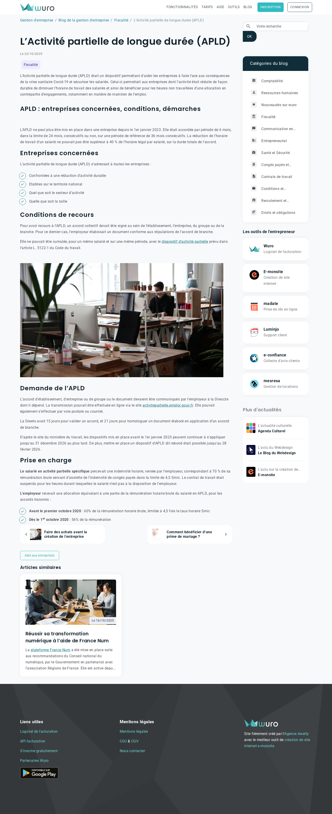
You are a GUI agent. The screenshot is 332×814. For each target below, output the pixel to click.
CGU (123, 741)
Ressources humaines (279, 93)
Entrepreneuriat (273, 141)
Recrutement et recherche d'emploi (269, 202)
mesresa (272, 381)
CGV (134, 741)
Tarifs (207, 7)
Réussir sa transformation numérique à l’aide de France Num (67, 637)
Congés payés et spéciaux (270, 167)
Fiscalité (121, 20)
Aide (220, 7)
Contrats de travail (276, 177)
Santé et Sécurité (275, 153)
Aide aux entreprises (40, 555)
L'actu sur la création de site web (278, 472)
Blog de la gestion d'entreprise (83, 20)
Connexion (299, 7)
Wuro (269, 246)
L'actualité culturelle (275, 425)
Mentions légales (134, 731)
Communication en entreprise (272, 131)
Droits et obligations (277, 213)
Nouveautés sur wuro (278, 105)
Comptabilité (271, 81)
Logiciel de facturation (39, 731)
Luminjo (271, 329)
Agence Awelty (296, 734)
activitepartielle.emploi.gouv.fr (168, 405)
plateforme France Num (50, 650)
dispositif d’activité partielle (185, 241)
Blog (247, 7)
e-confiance (275, 355)
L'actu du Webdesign (275, 447)
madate (271, 303)
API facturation (32, 741)
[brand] (38, 7)
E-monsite (273, 271)
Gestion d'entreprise (36, 20)
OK (249, 36)
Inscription (270, 7)
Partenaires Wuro (34, 760)
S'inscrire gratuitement (39, 751)
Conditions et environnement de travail (271, 190)
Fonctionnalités (182, 7)
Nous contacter (132, 751)
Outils (234, 7)
